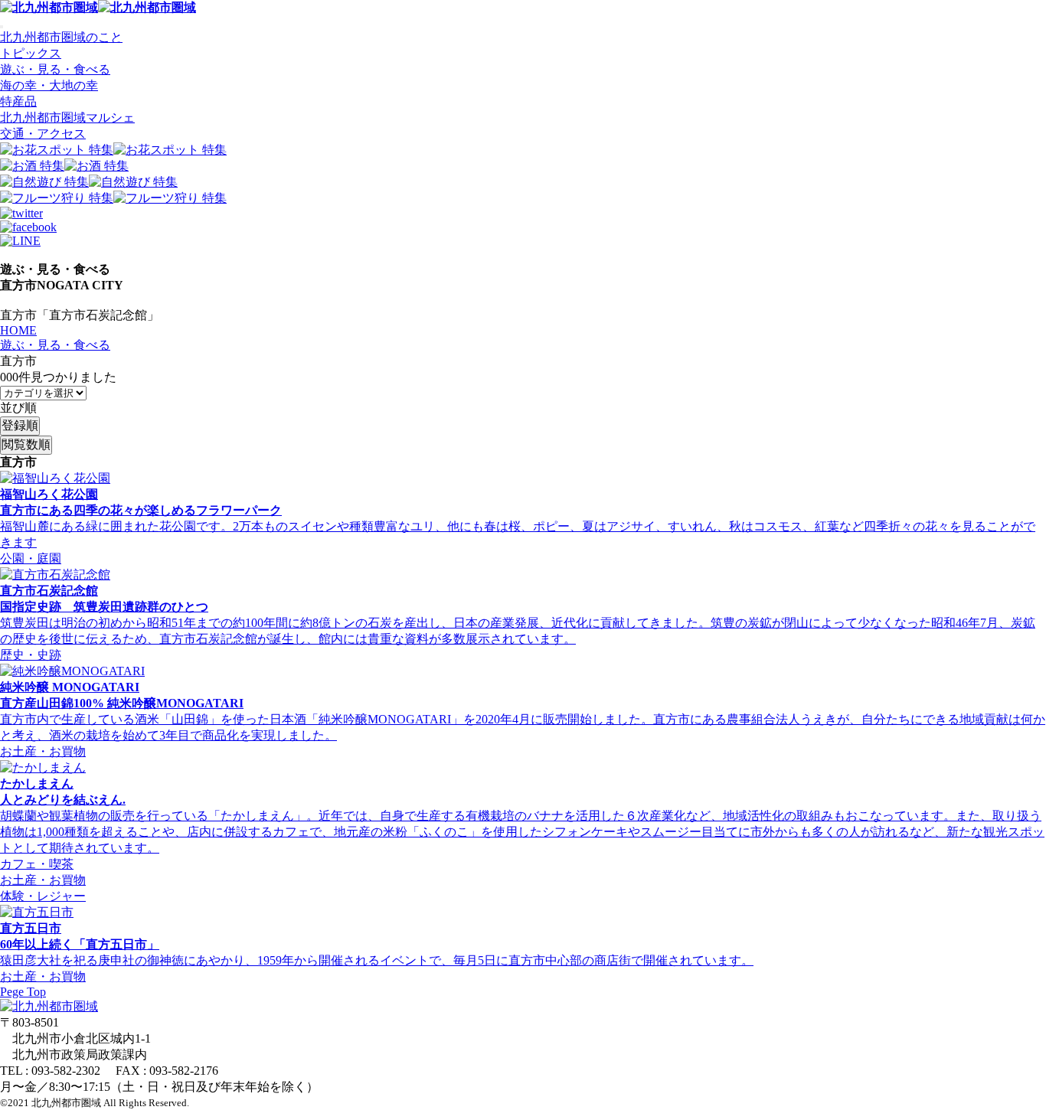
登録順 (20, 425)
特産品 (18, 101)
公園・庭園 (30, 558)
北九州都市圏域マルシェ (67, 117)
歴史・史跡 (30, 654)
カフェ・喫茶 (37, 863)
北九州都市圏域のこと (61, 37)
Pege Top (23, 991)
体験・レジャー (43, 896)
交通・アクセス (43, 133)
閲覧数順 (26, 444)
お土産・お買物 (43, 751)
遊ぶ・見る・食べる (55, 69)
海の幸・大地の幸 (49, 85)
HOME (18, 330)
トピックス (30, 53)
